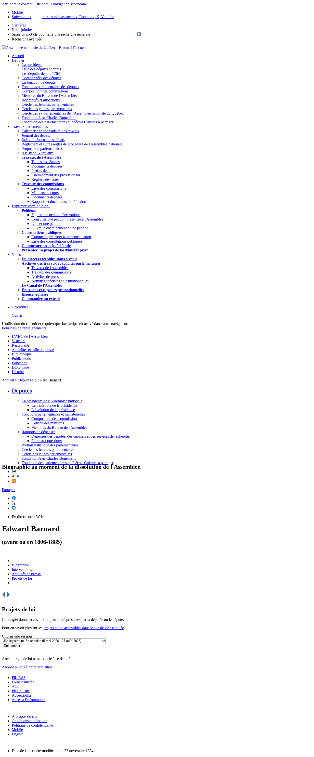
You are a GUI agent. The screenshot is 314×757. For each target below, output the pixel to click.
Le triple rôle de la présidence (54, 405)
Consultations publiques (42, 232)
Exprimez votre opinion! (31, 206)
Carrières (19, 25)
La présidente (32, 65)
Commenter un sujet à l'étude (46, 246)
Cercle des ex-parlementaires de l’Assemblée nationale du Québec (73, 113)
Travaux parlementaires (30, 126)
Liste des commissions (48, 188)
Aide (15, 686)
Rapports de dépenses (38, 432)
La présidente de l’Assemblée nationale (52, 401)
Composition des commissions (45, 91)
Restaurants (21, 345)
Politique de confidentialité (32, 725)
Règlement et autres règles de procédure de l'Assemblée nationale (72, 144)
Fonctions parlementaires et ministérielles (53, 414)
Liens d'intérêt (23, 682)
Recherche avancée (27, 39)
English (18, 734)
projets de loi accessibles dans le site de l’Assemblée (83, 628)
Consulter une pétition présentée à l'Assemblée (67, 219)
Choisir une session (17, 636)
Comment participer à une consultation (61, 237)
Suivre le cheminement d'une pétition (60, 228)
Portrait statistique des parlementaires (50, 445)
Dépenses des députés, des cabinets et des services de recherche (80, 436)
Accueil (18, 56)
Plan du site (21, 691)
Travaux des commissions (43, 184)
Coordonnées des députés (41, 78)
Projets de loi (41, 171)
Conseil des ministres (47, 423)
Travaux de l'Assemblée (41, 157)
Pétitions (29, 210)
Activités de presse (45, 276)
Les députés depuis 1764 (41, 73)
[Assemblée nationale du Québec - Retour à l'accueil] (44, 47)
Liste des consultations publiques (56, 241)
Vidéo (16, 254)
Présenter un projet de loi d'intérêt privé (55, 250)
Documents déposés (46, 166)
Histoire (18, 372)
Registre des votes (45, 179)
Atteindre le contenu (17, 4)
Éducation (19, 363)
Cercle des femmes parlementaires (48, 104)
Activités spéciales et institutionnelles (60, 281)
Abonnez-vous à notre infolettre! (27, 667)
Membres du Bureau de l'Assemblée (50, 95)
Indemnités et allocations (41, 100)
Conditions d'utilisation (29, 721)
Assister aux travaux (37, 153)
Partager (8, 490)
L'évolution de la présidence (53, 410)
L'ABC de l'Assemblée (30, 336)
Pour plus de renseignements (24, 328)
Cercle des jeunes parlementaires (47, 109)
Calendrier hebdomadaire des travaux (50, 131)
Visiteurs (18, 341)
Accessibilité (21, 695)
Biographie (20, 565)
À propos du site (24, 716)
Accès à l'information (28, 700)
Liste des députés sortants (41, 69)
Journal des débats (36, 135)
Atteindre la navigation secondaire (60, 4)
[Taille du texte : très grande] (19, 476)
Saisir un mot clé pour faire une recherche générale (51, 34)
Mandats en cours (45, 193)
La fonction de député (38, 82)
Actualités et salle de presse (33, 350)
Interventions (22, 569)
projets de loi (55, 619)
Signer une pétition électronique (55, 215)
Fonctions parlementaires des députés (50, 87)
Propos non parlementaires (42, 148)
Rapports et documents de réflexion (58, 201)
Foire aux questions (46, 441)
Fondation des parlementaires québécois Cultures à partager (67, 122)
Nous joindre (22, 29)
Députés (18, 60)
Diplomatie (20, 367)
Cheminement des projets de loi (55, 175)
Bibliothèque (22, 354)
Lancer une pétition (46, 224)
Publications (21, 358)
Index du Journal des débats (43, 140)
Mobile (17, 730)
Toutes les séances (45, 162)
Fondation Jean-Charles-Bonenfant (49, 118)
